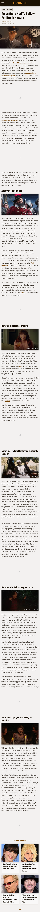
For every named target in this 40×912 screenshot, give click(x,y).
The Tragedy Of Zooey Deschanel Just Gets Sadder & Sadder (10, 866)
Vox (20, 366)
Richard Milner (7, 21)
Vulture (22, 293)
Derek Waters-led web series (23, 63)
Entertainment (7, 9)
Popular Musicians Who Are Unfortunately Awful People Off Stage (10, 898)
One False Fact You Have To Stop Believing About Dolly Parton (29, 867)
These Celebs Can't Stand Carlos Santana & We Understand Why (29, 898)
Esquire (7, 401)
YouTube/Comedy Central (32, 47)
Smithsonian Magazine (9, 120)
